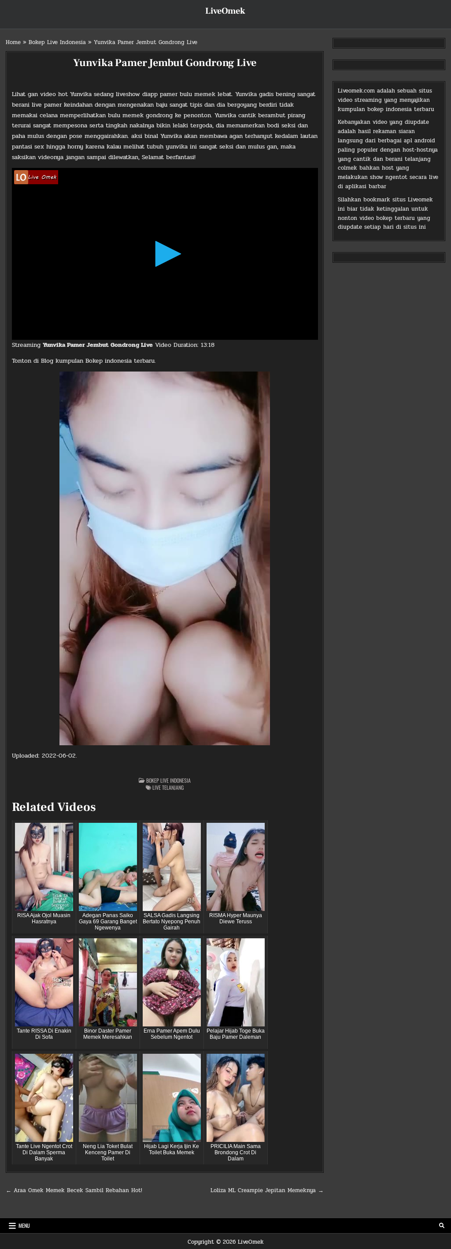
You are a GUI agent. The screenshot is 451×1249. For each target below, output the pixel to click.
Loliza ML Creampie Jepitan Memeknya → (267, 1190)
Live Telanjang (168, 787)
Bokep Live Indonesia (57, 42)
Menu (24, 1225)
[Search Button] (442, 1225)
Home (13, 42)
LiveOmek (225, 11)
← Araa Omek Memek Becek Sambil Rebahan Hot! (74, 1190)
